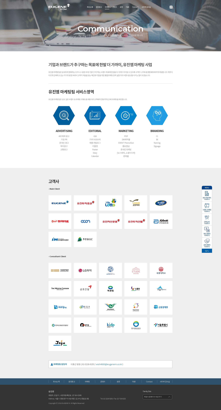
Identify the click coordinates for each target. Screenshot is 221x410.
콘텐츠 (114, 7)
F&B (127, 7)
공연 (121, 7)
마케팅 (107, 7)
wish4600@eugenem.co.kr (109, 364)
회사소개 (90, 7)
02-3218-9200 (108, 398)
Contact (135, 7)
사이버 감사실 (146, 7)
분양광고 (99, 7)
